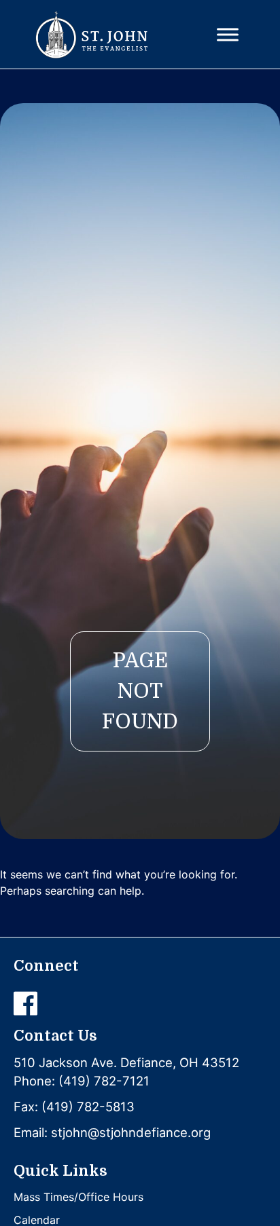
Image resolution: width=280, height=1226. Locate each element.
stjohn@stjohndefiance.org (131, 1132)
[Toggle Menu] (228, 34)
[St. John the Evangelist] (91, 34)
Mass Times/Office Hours (78, 1197)
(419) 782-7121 (104, 1080)
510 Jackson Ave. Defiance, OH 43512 (126, 1062)
